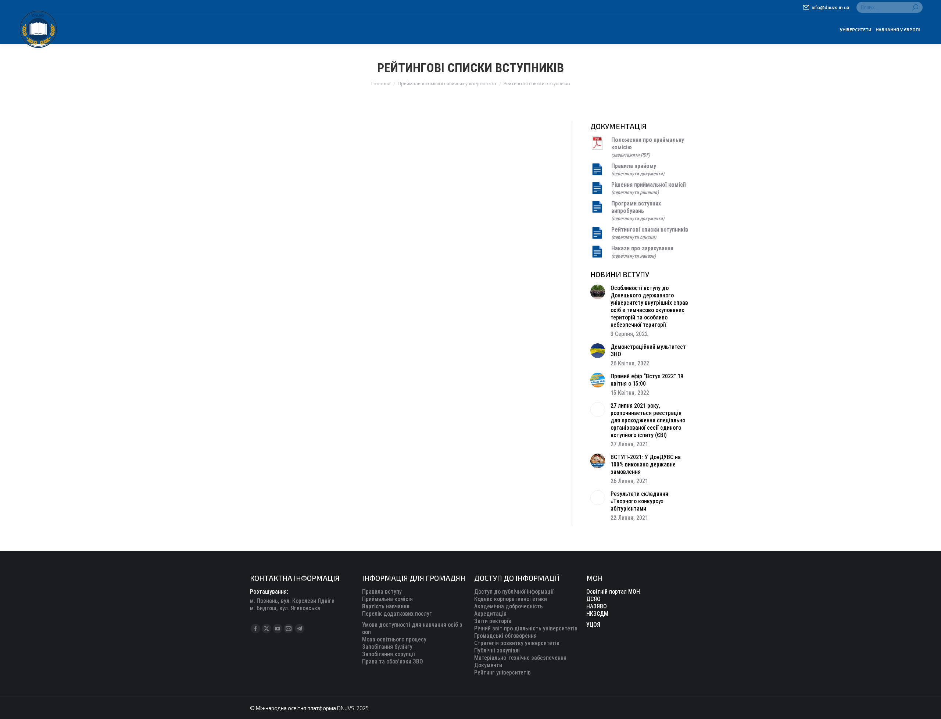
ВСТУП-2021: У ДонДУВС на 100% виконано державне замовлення (646, 464)
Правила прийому (633, 165)
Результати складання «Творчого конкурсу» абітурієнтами (639, 501)
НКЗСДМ (597, 613)
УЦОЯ (593, 624)
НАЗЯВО (596, 606)
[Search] (915, 7)
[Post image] (597, 292)
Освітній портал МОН (613, 591)
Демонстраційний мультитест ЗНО (648, 350)
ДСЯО (593, 598)
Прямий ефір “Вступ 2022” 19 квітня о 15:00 (647, 380)
